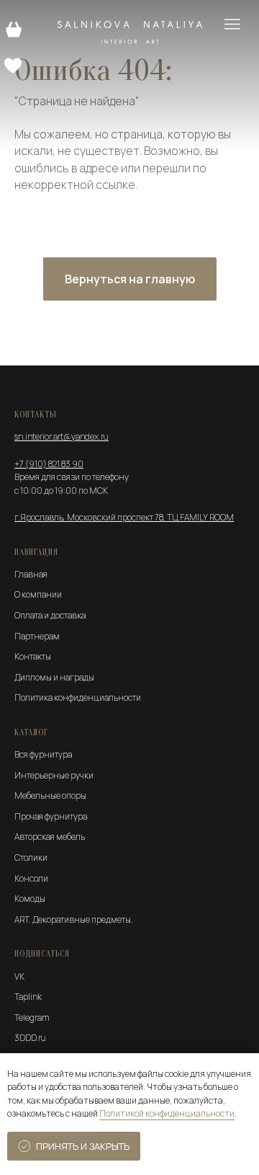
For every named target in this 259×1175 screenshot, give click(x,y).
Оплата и (31, 615)
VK (19, 976)
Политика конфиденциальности (77, 697)
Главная (30, 574)
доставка (68, 615)
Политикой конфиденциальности (167, 1113)
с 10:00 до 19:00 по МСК (61, 490)
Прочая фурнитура (50, 816)
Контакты (32, 656)
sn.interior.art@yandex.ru (61, 436)
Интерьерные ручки (54, 775)
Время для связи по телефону (71, 477)
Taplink (28, 996)
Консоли (31, 878)
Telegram (32, 1017)
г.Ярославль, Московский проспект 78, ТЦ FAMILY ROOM (124, 517)
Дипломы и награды (54, 677)
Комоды (29, 898)
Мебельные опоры (50, 795)
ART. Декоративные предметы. (73, 919)
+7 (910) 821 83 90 (48, 464)
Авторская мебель (49, 836)
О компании (38, 594)
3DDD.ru (30, 1038)
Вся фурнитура (43, 754)
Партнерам (37, 636)
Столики (30, 857)
